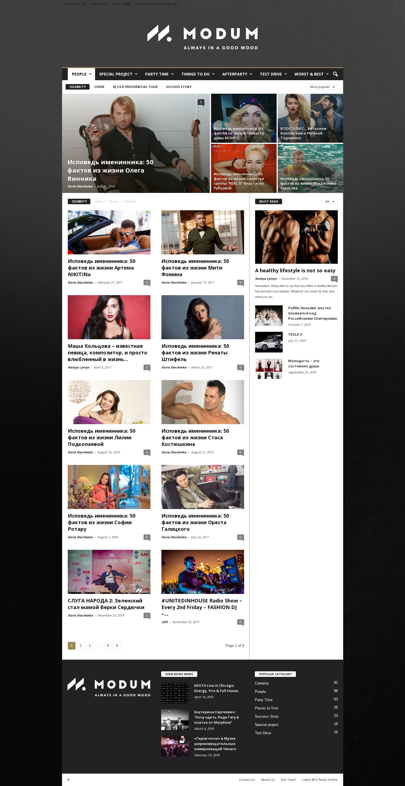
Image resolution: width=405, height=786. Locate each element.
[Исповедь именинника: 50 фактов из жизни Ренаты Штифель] (202, 317)
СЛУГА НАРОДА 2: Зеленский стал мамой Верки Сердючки (106, 603)
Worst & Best (309, 74)
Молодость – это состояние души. (304, 363)
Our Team (121, 4)
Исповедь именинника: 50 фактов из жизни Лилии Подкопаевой (101, 437)
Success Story (178, 87)
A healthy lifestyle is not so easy (295, 270)
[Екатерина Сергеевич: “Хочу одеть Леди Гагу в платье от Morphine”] (175, 719)
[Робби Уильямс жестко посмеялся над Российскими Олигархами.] (269, 315)
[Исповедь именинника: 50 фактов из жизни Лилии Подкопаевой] (109, 402)
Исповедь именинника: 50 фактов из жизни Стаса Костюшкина (195, 437)
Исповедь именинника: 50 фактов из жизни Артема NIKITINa (101, 268)
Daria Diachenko (80, 186)
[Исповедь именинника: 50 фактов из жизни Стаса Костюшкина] (202, 402)
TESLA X (295, 334)
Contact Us (75, 4)
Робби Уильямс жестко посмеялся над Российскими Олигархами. (313, 313)
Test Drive (271, 74)
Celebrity (77, 87)
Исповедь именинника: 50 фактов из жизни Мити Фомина (195, 268)
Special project (116, 74)
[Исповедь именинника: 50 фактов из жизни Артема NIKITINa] (109, 232)
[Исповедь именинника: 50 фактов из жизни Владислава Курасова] (310, 168)
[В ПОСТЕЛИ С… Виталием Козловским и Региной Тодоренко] (310, 118)
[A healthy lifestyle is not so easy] (296, 237)
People (79, 74)
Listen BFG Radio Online (156, 4)
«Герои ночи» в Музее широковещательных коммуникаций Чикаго (215, 743)
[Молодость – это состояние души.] (269, 368)
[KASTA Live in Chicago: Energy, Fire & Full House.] (175, 693)
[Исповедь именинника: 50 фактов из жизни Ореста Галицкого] (202, 487)
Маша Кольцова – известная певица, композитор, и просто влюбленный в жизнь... (107, 352)
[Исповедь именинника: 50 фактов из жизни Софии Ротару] (109, 487)
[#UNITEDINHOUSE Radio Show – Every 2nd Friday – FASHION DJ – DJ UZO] (202, 572)
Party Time (157, 74)
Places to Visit (266, 708)
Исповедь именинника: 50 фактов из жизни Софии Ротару (101, 522)
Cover (99, 87)
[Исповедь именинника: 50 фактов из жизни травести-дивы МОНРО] (244, 118)
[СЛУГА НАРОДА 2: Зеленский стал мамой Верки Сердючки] (109, 572)
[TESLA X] (269, 342)
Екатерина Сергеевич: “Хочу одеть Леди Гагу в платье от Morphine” (216, 717)
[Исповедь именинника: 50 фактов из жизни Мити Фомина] (202, 232)
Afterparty (234, 74)
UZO (164, 622)
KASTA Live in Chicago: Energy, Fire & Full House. (216, 688)
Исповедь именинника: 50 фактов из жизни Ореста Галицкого (195, 522)
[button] (335, 74)
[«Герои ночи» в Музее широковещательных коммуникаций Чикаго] (175, 746)
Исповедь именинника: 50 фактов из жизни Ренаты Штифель (195, 352)
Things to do (195, 74)
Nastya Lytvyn (78, 367)
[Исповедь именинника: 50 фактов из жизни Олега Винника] (136, 143)
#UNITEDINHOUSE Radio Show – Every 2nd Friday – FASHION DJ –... (201, 607)
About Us (99, 4)
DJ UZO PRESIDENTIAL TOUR (135, 87)
